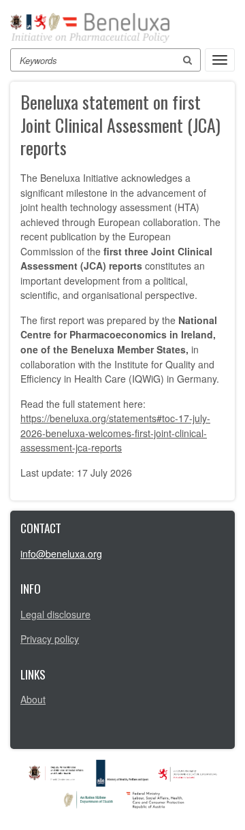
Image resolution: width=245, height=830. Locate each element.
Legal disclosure (55, 614)
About (33, 699)
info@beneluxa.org (61, 553)
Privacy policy (49, 638)
